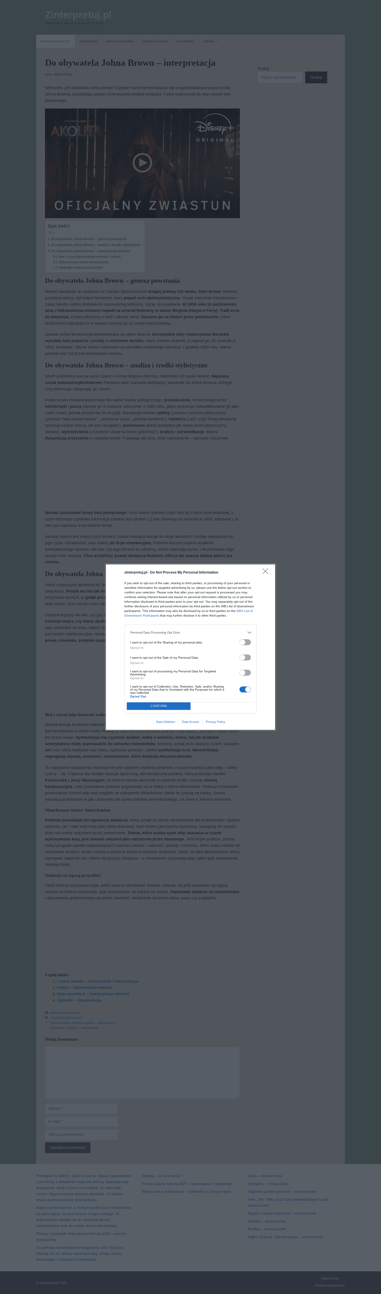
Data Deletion (165, 722)
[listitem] (190, 632)
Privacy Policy (215, 722)
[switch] (245, 642)
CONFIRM (159, 706)
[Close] (267, 572)
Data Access (190, 722)
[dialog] (190, 647)
